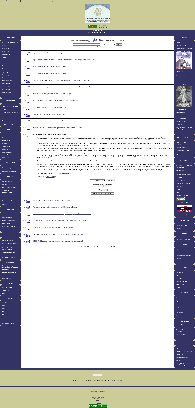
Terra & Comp (50, 177)
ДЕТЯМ (10, 283)
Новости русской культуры (10, 42)
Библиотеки (179, 316)
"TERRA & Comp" (181, 147)
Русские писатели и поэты (183, 309)
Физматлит (179, 124)
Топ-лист (48, 1)
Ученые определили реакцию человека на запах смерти (52, 94)
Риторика (5, 149)
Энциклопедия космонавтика (180, 112)
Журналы (179, 307)
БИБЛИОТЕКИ (184, 220)
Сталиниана (5, 204)
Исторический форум (8, 226)
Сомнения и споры (7, 80)
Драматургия (6, 72)
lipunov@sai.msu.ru (117, 380)
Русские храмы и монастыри (7, 153)
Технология (179, 186)
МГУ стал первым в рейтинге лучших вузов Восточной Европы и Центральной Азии (63, 87)
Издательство (6, 89)
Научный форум (7, 217)
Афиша (4, 45)
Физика (178, 189)
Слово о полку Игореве (9, 187)
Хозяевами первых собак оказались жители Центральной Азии (55, 207)
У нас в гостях (6, 86)
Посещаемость (180, 304)
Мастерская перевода (8, 257)
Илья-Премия (6, 278)
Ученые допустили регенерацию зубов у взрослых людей (53, 227)
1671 (81, 246)
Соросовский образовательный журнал (183, 173)
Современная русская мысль (10, 168)
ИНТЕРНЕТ (184, 324)
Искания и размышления (9, 75)
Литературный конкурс (9, 272)
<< (79, 246)
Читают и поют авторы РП (184, 239)
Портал (2, 1)
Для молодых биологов (185, 215)
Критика (4, 77)
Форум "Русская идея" (8, 220)
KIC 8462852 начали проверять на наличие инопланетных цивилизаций (58, 234)
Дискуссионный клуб (8, 214)
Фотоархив (5, 320)
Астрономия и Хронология (10, 195)
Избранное (179, 312)
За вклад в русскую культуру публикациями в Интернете (10, 267)
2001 (3, 311)
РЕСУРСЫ (184, 292)
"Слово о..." (5, 109)
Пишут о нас (180, 284)
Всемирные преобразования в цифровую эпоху (49, 66)
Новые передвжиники (8, 137)
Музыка (4, 143)
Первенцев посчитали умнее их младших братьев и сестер (53, 121)
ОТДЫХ (184, 244)
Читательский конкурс (9, 275)
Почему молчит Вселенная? (184, 48)
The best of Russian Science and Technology (184, 364)
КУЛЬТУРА (10, 129)
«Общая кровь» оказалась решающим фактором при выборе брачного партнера (60, 220)
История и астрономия (182, 76)
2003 (3, 305)
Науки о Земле (180, 180)
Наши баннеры (180, 337)
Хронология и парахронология (7, 191)
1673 (88, 246)
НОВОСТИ (184, 343)
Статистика (106, 388)
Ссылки (102, 388)
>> (116, 246)
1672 (85, 246)
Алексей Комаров (99, 398)
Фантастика (5, 290)
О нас (18, 1)
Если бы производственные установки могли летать (51, 107)
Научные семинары (181, 132)
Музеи (178, 249)
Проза (4, 66)
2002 (3, 308)
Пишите (24, 1)
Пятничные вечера (7, 240)
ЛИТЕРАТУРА (10, 37)
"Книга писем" (6, 115)
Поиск (178, 298)
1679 (110, 246)
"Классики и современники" (10, 106)
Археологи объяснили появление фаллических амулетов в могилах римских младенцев (63, 60)
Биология (179, 177)
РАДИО (184, 234)
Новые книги (6, 83)
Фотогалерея (6, 140)
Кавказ (4, 60)
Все (177, 348)
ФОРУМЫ (10, 209)
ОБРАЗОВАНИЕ (185, 160)
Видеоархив (5, 157)
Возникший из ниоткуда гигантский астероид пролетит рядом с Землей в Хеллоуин (62, 214)
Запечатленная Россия (8, 201)
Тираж (178, 287)
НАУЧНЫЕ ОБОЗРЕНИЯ (184, 137)
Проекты (178, 301)
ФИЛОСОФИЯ (10, 162)
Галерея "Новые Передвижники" (98, 391)
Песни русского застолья (183, 255)
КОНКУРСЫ (10, 263)
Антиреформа (180, 170)
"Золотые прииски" (7, 121)
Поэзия (4, 69)
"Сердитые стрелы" (8, 124)
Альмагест (5, 198)
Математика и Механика (183, 183)
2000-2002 (184, 84)
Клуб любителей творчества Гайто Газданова (10, 248)
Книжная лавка (6, 92)
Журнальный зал (7, 95)
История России (7, 181)
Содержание (10, 1)
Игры (177, 252)
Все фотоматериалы (8, 323)
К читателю (5, 48)
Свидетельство (95, 40)
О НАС (185, 267)
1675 (95, 246)
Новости (31, 1)
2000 (3, 314)
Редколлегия (179, 272)
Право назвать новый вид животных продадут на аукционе (53, 53)
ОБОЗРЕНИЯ (10, 101)
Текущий (5, 302)
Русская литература (182, 195)
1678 (106, 246)
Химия (178, 192)
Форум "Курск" (6, 223)
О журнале (179, 278)
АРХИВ (10, 298)
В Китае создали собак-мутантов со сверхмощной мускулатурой (55, 100)
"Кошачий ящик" (7, 118)
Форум (4, 293)
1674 (92, 246)
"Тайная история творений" (10, 112)
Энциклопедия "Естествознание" (181, 117)
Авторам (178, 275)
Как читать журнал (181, 281)
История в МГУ (6, 184)
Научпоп (178, 228)
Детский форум (6, 229)
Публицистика (6, 54)
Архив (98, 388)
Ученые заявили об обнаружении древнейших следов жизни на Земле (57, 128)
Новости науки (180, 354)
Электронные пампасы (8, 287)
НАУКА (184, 37)
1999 (3, 317)
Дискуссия (56, 1)
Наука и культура (181, 82)
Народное (179, 258)
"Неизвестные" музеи (8, 146)
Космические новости (182, 109)
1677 (103, 246)
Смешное (179, 262)
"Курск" (4, 57)
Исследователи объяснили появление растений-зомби (51, 200)
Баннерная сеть (180, 334)
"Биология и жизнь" (181, 155)
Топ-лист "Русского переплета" (181, 330)
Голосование (39, 1)
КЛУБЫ (10, 235)
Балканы (4, 63)
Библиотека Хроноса (182, 225)
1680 (113, 246)
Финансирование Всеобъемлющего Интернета (49, 114)
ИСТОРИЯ (10, 176)
